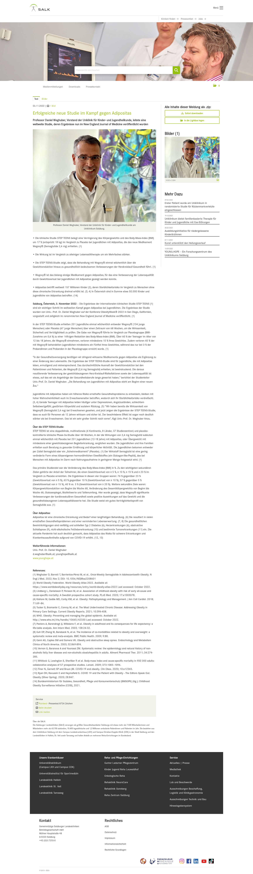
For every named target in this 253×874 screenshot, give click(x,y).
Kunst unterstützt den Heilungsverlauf (185, 243)
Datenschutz (110, 832)
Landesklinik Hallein (50, 779)
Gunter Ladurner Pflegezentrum (121, 762)
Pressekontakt (93, 86)
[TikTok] (211, 861)
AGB (107, 826)
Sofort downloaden (193, 113)
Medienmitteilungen (53, 86)
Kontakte (175, 775)
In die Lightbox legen (194, 120)
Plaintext (43, 703)
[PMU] (162, 861)
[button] (216, 85)
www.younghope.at (43, 558)
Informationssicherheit (115, 844)
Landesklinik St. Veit (50, 786)
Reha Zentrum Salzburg (117, 795)
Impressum (110, 838)
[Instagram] (182, 861)
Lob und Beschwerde (181, 782)
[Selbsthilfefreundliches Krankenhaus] (143, 861)
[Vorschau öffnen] (94, 175)
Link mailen (44, 712)
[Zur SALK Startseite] (40, 7)
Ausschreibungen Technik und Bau (188, 799)
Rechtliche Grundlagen (115, 849)
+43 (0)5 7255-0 (47, 840)
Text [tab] (36, 99)
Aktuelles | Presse (180, 762)
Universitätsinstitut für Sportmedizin (58, 773)
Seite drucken (45, 707)
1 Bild (52, 106)
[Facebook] (189, 861)
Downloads (74, 86)
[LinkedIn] (196, 861)
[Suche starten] (176, 70)
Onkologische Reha (114, 775)
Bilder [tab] (44, 99)
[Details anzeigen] (217, 180)
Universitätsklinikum (50, 762)
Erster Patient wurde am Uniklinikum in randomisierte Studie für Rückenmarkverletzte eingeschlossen (189, 207)
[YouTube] (203, 861)
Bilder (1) (172, 133)
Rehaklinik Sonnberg (115, 788)
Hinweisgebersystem (181, 805)
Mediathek (175, 769)
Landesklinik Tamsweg (51, 792)
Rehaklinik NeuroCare (116, 782)
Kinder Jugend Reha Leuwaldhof (121, 769)
